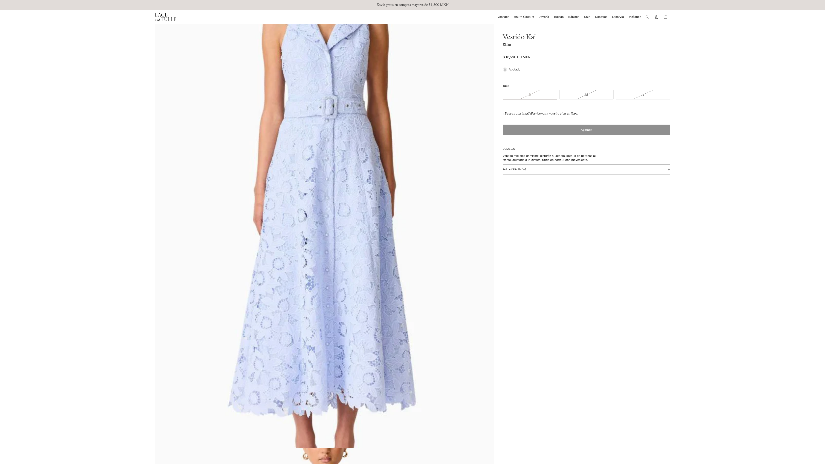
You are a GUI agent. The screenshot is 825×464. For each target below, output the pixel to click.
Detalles (509, 149)
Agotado (586, 130)
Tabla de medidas (515, 169)
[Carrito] (665, 17)
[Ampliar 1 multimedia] (324, 236)
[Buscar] (647, 17)
